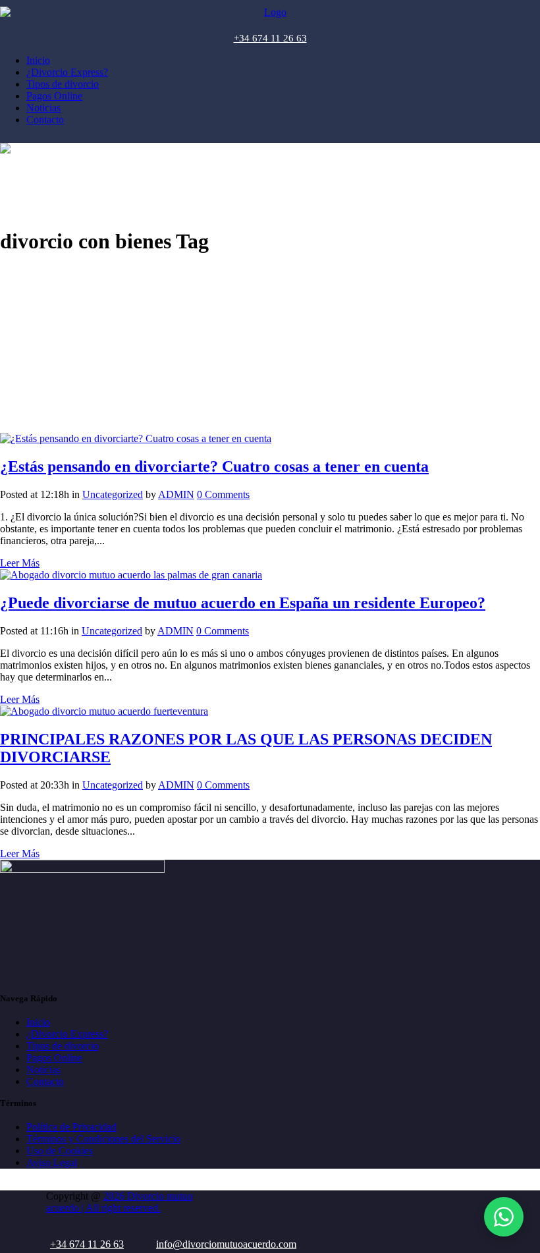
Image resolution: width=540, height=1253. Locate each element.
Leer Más (20, 563)
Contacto (45, 1081)
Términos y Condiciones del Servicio (103, 1138)
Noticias (43, 1069)
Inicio (38, 1022)
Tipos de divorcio (62, 1045)
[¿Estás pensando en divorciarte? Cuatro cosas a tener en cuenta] (135, 438)
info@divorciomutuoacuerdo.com (226, 1244)
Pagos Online (54, 1057)
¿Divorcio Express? (67, 1034)
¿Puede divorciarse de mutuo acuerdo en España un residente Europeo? (242, 602)
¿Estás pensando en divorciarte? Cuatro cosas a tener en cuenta (214, 466)
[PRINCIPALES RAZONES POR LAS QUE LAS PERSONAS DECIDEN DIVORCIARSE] (104, 711)
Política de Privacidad (71, 1126)
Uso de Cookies (59, 1150)
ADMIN (176, 494)
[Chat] (504, 1217)
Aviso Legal (51, 1162)
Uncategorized (112, 494)
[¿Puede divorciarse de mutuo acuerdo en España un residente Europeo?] (131, 574)
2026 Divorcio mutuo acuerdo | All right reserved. (119, 1201)
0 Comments (223, 494)
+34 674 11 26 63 (270, 38)
